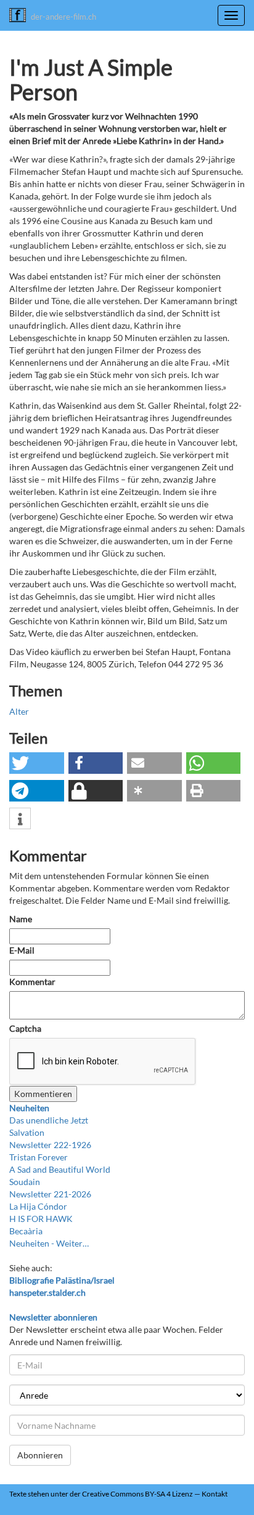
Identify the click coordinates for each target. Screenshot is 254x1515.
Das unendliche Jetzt (48, 1120)
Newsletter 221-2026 (50, 1194)
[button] (36, 763)
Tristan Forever (38, 1157)
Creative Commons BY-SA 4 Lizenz (137, 1493)
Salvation (26, 1132)
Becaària (26, 1231)
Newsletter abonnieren (53, 1317)
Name (20, 919)
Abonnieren (40, 1455)
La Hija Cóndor (38, 1206)
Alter (19, 711)
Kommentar (33, 981)
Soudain (24, 1181)
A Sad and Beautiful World (59, 1169)
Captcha (25, 1028)
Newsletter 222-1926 (50, 1144)
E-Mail (22, 950)
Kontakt (214, 1493)
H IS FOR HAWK (41, 1218)
